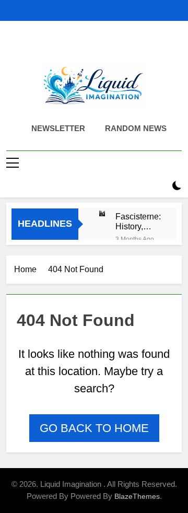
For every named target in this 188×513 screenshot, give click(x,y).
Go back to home (94, 428)
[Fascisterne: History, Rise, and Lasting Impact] (102, 213)
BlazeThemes (137, 496)
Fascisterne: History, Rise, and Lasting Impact (138, 221)
